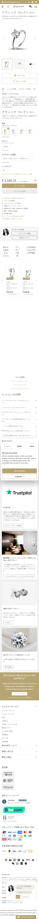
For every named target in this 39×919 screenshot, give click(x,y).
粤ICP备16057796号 (18, 901)
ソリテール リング (19, 385)
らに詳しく (8, 622)
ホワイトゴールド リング (19, 388)
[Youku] (28, 860)
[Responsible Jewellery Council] (9, 820)
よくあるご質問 (7, 731)
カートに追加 (21, 186)
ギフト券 (5, 738)
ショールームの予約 (19, 191)
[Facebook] (6, 860)
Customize (18, 476)
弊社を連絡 (8, 667)
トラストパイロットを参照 (13, 525)
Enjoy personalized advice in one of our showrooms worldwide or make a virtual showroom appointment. (19, 682)
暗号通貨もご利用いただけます (13, 219)
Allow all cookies (19, 471)
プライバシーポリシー (13, 902)
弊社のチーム (6, 728)
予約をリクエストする (9, 724)
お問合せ (5, 721)
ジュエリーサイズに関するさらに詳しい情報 (17, 174)
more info (5, 137)
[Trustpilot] (4, 801)
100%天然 (7, 198)
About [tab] (32, 446)
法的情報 (5, 741)
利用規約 (5, 735)
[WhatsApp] (17, 863)
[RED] (21, 863)
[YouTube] (23, 860)
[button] (4, 38)
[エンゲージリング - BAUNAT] (19, 6)
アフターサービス (8, 714)
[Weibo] (33, 860)
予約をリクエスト (24, 238)
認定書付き (14, 198)
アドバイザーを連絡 (24, 233)
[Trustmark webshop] (19, 814)
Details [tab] (19, 446)
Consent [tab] (7, 446)
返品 (3, 717)
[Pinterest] (19, 860)
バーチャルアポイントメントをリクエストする (19, 576)
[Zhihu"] (26, 863)
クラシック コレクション (18, 12)
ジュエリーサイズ (8, 711)
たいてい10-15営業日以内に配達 (13, 216)
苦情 (21, 902)
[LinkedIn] (10, 860)
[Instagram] (14, 860)
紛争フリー (22, 198)
